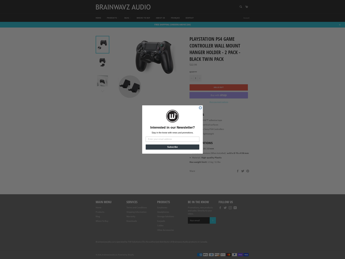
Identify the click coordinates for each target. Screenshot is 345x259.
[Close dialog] (200, 107)
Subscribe (172, 147)
